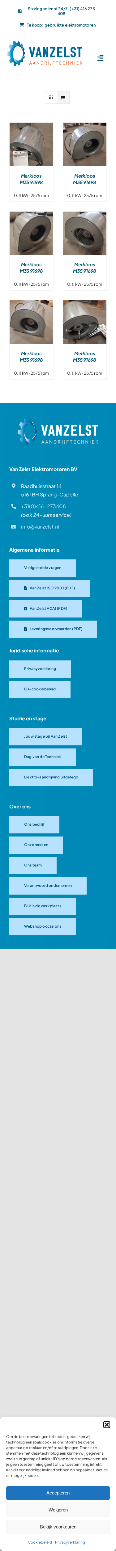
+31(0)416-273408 (43, 506)
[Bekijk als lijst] (63, 97)
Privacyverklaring (70, 1542)
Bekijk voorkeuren (58, 1526)
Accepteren (58, 1492)
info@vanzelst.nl (40, 526)
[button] (107, 1425)
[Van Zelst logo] (58, 420)
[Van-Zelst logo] (45, 43)
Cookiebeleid (40, 1542)
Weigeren (58, 1509)
